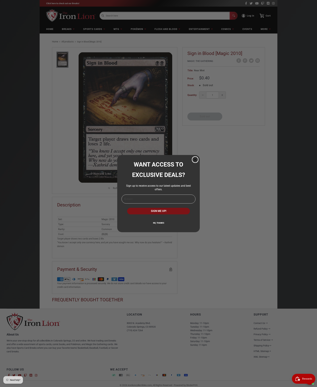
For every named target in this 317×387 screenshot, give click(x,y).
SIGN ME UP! (158, 211)
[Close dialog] (195, 160)
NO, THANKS (158, 223)
